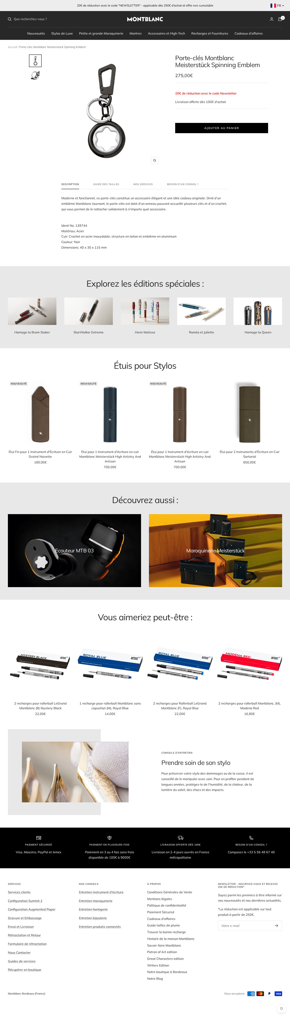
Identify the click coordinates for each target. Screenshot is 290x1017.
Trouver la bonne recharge (166, 932)
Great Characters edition (165, 959)
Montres (136, 33)
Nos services (143, 184)
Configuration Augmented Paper (31, 909)
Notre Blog (155, 979)
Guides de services (22, 961)
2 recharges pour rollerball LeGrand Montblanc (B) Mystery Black (40, 705)
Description (70, 184)
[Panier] (280, 19)
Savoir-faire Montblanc (164, 945)
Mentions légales (159, 899)
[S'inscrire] (276, 925)
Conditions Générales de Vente (169, 892)
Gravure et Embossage (25, 918)
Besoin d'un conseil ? (183, 184)
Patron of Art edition (162, 952)
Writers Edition (158, 965)
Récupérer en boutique (24, 970)
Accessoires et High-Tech (166, 33)
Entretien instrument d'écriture (101, 892)
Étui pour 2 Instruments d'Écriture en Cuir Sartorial (250, 454)
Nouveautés (36, 33)
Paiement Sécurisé (160, 912)
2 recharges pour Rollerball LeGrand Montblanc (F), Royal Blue (180, 705)
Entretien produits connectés (100, 927)
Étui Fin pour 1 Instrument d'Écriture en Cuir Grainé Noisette (40, 454)
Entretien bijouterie (93, 918)
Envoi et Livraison (21, 927)
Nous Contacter (19, 952)
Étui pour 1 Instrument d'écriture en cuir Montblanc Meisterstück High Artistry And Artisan (110, 456)
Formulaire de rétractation (27, 944)
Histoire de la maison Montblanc (171, 939)
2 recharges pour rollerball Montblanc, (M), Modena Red (249, 705)
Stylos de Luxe (62, 33)
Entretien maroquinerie (95, 901)
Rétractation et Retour (24, 935)
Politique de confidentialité (166, 905)
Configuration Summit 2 (25, 901)
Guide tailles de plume (163, 925)
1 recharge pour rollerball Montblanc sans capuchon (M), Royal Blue (110, 705)
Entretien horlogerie (93, 909)
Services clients (19, 892)
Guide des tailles (106, 184)
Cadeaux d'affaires (249, 33)
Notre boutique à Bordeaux (167, 972)
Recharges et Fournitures (209, 33)
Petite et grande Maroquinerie (101, 33)
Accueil (12, 47)
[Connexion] (271, 19)
